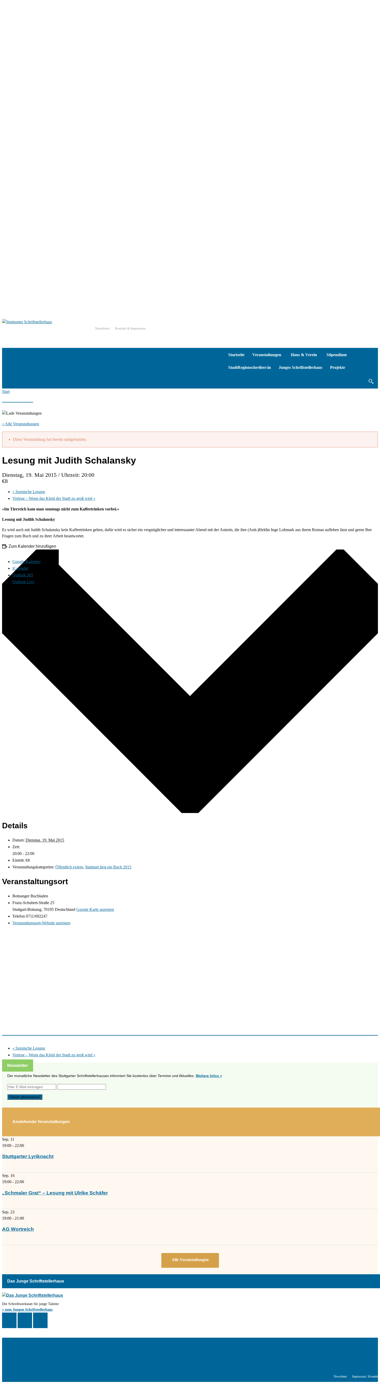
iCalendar (20, 568)
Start (6, 391)
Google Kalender (26, 561)
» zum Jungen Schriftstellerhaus (27, 1310)
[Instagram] (25, 1320)
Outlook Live (23, 582)
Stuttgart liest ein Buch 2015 (108, 867)
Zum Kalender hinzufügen (32, 546)
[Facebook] (9, 1320)
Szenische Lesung (28, 491)
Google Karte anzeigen (95, 909)
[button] (371, 381)
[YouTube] (40, 1320)
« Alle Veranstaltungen (20, 424)
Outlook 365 (22, 575)
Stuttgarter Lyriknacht (28, 1156)
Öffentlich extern (69, 867)
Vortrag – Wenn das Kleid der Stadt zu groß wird (53, 498)
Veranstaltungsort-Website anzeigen (41, 923)
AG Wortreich (18, 1229)
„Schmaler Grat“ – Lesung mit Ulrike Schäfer (55, 1193)
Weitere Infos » (209, 1076)
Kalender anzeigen (190, 1260)
